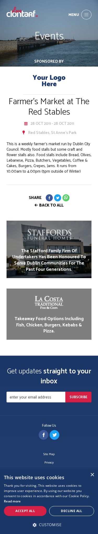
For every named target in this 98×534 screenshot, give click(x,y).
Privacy (49, 463)
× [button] (92, 475)
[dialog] (49, 501)
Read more (12, 501)
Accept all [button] (25, 511)
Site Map (49, 454)
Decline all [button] (71, 511)
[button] (49, 524)
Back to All (51, 205)
